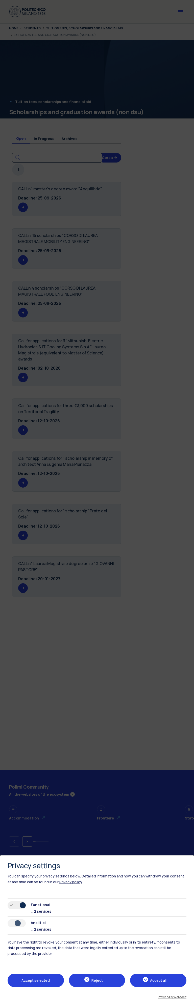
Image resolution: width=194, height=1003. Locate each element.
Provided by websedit (172, 997)
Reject (97, 980)
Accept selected (35, 980)
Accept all (158, 980)
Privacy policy (70, 881)
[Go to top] (187, 997)
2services (41, 911)
